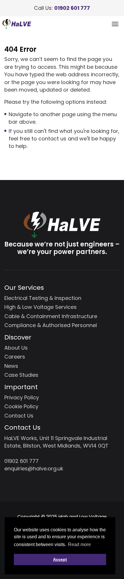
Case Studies (21, 374)
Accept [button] (60, 559)
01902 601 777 (72, 8)
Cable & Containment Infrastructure (50, 316)
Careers (14, 356)
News (11, 366)
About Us (16, 347)
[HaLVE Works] (16, 24)
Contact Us (18, 415)
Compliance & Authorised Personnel (50, 325)
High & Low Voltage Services (40, 307)
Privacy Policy (21, 397)
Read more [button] (79, 544)
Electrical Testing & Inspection (42, 298)
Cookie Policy (21, 406)
